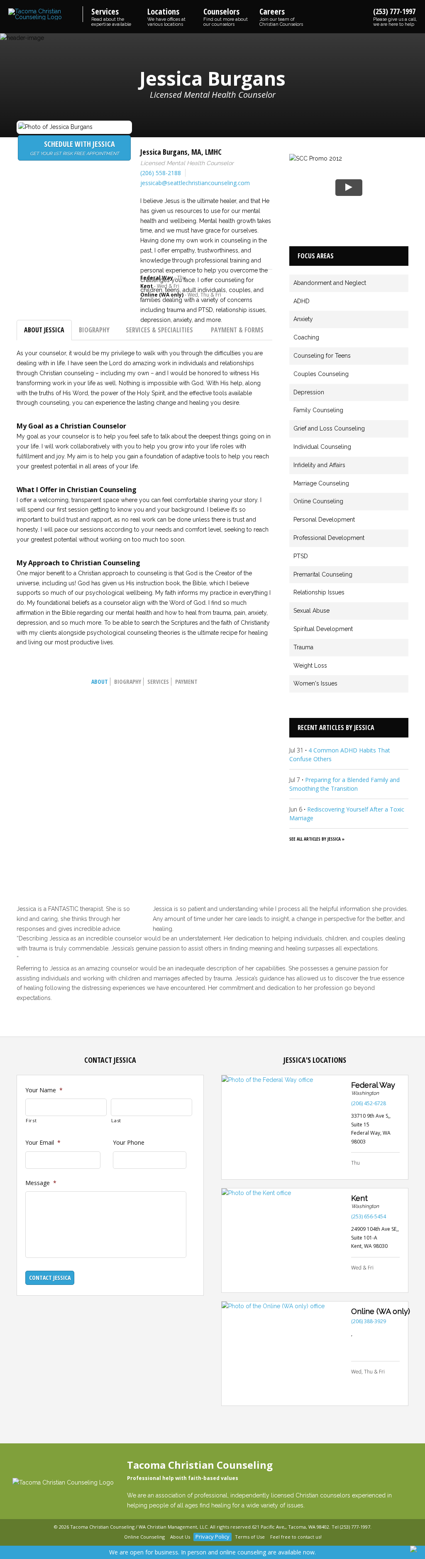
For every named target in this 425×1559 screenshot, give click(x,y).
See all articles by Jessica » (316, 839)
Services (158, 681)
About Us (180, 1537)
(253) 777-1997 (395, 16)
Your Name (44, 1090)
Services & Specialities (159, 329)
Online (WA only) (380, 1311)
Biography (94, 329)
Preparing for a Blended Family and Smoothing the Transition (344, 784)
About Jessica (44, 329)
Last (116, 1120)
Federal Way (373, 1085)
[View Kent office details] (282, 1240)
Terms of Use (250, 1537)
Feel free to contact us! (296, 1537)
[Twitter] (116, 1537)
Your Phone (128, 1142)
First (31, 1120)
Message (40, 1183)
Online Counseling (144, 1537)
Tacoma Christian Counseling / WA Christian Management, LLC (139, 1527)
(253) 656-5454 (368, 1216)
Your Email (43, 1142)
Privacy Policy (212, 1536)
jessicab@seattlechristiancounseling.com (195, 183)
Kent (359, 1198)
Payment (186, 681)
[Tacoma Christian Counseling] (45, 14)
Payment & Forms (237, 329)
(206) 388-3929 (368, 1321)
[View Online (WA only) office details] (282, 1354)
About (99, 681)
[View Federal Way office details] (282, 1127)
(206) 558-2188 (160, 173)
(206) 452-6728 (368, 1103)
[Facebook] (105, 1537)
